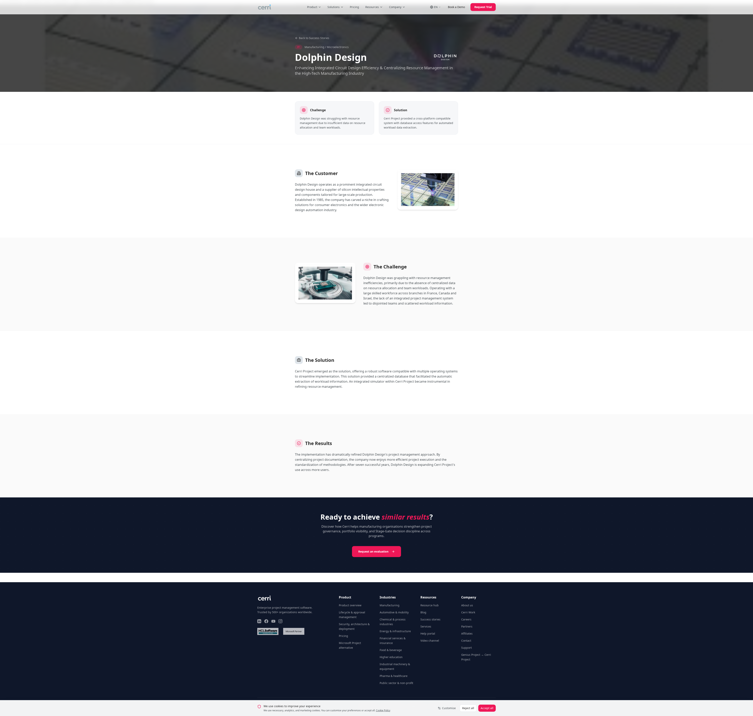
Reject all (468, 708)
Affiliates (467, 633)
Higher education (391, 657)
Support (466, 647)
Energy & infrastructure (395, 631)
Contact (466, 640)
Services (425, 626)
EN (436, 7)
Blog (423, 612)
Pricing (354, 7)
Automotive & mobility (394, 612)
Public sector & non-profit (396, 683)
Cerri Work (468, 612)
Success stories (430, 619)
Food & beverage (391, 650)
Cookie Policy (383, 710)
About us (467, 605)
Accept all (487, 708)
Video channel (429, 640)
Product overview (350, 605)
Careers (466, 619)
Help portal (427, 633)
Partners (466, 626)
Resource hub (429, 605)
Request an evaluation (373, 551)
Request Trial (483, 7)
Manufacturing (389, 605)
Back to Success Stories (314, 38)
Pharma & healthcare (393, 676)
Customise (449, 708)
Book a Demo (456, 7)
